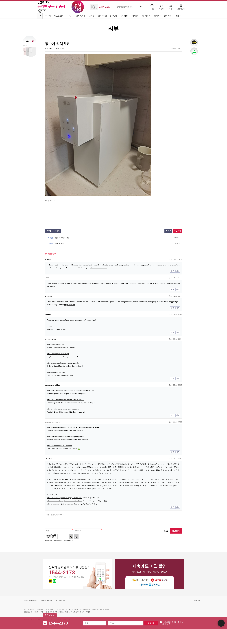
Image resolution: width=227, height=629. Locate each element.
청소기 (178, 16)
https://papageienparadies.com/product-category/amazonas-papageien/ (73, 427)
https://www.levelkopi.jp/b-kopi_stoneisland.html (64, 501)
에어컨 (135, 16)
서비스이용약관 (46, 600)
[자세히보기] (166, 624)
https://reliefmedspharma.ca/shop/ (59, 446)
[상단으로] (221, 623)
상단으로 (197, 600)
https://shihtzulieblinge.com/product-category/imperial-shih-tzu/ (70, 390)
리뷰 (170, 9)
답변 (172, 271)
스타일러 (113, 16)
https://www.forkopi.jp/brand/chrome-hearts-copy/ (65, 504)
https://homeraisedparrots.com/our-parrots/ (63, 363)
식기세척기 (156, 16)
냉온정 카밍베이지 (62, 238)
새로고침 (76, 536)
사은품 (152, 9)
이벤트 (161, 9)
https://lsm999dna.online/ (56, 329)
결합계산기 (181, 9)
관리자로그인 (61, 600)
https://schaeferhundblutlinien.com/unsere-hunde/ (65, 400)
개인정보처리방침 (30, 600)
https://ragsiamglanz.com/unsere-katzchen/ (63, 409)
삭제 (58, 231)
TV (70, 16)
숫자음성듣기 (71, 536)
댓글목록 (51, 253)
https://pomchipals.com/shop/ (58, 354)
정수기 (48, 16)
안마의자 (167, 16)
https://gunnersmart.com (56, 372)
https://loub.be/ (69, 305)
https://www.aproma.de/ (98, 268)
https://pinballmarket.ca (55, 344)
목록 (169, 231)
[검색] (141, 7)
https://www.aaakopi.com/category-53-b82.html (64, 498)
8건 (52, 48)
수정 (50, 231)
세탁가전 (124, 16)
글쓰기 (178, 231)
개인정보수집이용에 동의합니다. (172, 622)
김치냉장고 (102, 16)
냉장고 (91, 16)
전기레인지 (146, 16)
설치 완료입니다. (61, 243)
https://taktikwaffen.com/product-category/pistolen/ (65, 436)
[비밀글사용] (167, 530)
